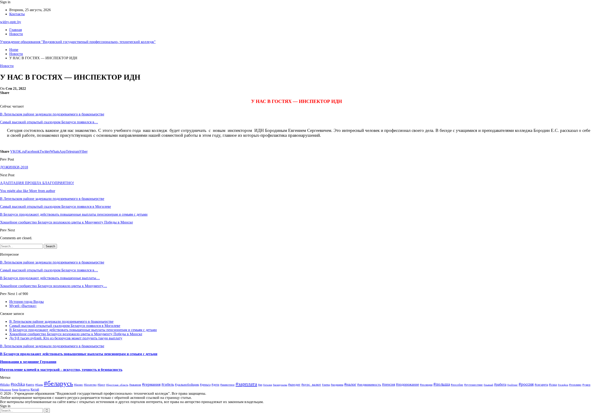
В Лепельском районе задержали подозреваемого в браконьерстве (52, 114)
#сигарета (541, 384)
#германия (151, 384)
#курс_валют (311, 384)
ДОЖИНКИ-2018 (14, 167)
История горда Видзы (26, 302)
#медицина (337, 384)
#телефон (563, 384)
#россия (526, 384)
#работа (500, 384)
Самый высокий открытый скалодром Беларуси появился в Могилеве (64, 326)
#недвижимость (369, 384)
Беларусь (24, 389)
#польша (441, 384)
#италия (267, 384)
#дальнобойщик (187, 384)
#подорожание (407, 384)
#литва (326, 384)
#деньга (205, 384)
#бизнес (78, 384)
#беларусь (58, 383)
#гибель (167, 384)
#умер (586, 384)
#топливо (575, 384)
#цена (15, 389)
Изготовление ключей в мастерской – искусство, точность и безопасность (61, 370)
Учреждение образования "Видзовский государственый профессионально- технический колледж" (78, 42)
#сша (553, 384)
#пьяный (488, 384)
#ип (260, 384)
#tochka (18, 384)
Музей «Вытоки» (23, 306)
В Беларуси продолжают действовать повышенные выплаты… (50, 278)
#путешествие (473, 384)
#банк (39, 384)
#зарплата (246, 384)
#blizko (5, 384)
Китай (35, 389)
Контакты (17, 14)
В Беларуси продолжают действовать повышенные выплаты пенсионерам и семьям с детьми (83, 330)
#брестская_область (117, 384)
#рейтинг (512, 385)
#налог (350, 384)
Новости (16, 34)
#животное (227, 384)
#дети (215, 384)
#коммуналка (280, 384)
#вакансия (135, 384)
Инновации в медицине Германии (28, 362)
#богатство (90, 384)
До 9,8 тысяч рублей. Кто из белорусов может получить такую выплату (65, 338)
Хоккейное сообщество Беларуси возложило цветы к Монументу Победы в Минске (75, 334)
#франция (5, 389)
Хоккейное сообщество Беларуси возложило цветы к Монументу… (53, 286)
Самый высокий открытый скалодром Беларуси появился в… (49, 122)
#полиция (426, 384)
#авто (30, 384)
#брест (101, 384)
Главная (15, 30)
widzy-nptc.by (10, 22)
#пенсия (388, 384)
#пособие (457, 384)
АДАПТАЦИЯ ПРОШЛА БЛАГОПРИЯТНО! (37, 183)
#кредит (294, 384)
